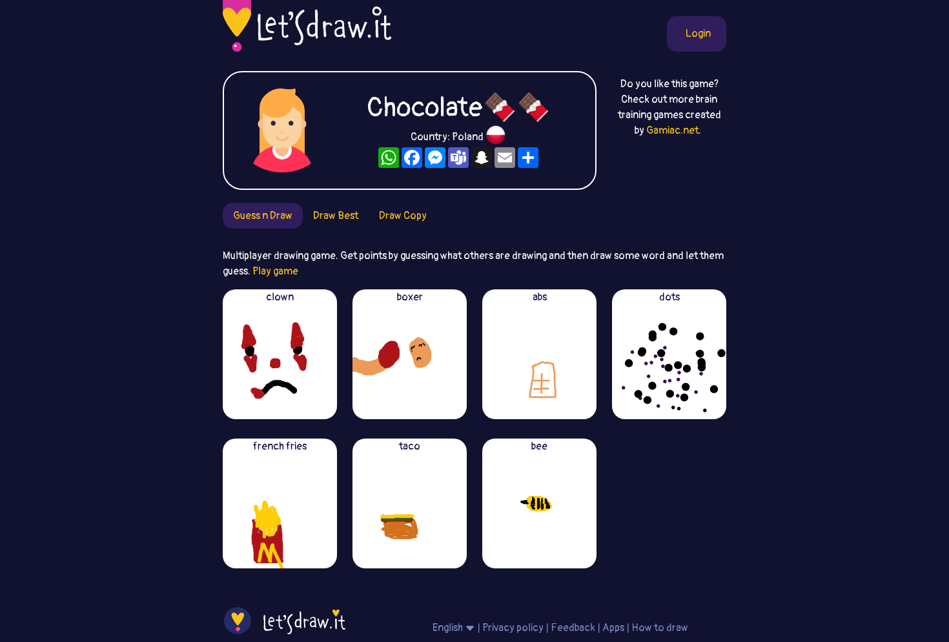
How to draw (659, 627)
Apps (613, 627)
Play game (275, 271)
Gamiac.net (672, 130)
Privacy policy (513, 627)
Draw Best (335, 215)
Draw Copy (403, 215)
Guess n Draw (262, 215)
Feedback (573, 627)
